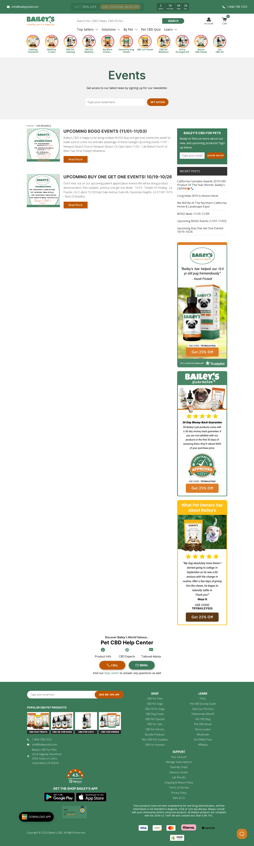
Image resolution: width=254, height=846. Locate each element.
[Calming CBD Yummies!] (33, 41)
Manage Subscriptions (179, 762)
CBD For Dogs (155, 703)
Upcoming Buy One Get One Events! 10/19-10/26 (117, 176)
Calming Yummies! (33, 50)
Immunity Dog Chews (126, 50)
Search (173, 21)
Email (144, 665)
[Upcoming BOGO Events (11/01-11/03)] (43, 145)
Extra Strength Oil (182, 50)
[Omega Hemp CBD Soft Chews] (201, 41)
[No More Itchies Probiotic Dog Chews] (107, 41)
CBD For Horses (154, 729)
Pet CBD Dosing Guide (203, 703)
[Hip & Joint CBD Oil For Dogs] (89, 41)
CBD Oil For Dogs (155, 709)
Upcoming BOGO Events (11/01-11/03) (105, 131)
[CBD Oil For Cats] (219, 41)
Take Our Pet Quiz (203, 709)
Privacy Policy (179, 792)
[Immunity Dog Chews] (126, 41)
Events (30, 125)
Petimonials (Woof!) (203, 714)
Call (114, 665)
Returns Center (179, 772)
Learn (168, 29)
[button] (75, 777)
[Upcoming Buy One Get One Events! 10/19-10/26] (43, 190)
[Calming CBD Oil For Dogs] (70, 41)
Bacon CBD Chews (201, 50)
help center (112, 673)
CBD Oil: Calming (70, 50)
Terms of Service (179, 787)
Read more (75, 159)
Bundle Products (155, 734)
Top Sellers (85, 29)
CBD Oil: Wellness (164, 50)
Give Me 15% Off (215, 155)
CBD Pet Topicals (155, 719)
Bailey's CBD (55, 832)
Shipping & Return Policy (178, 782)
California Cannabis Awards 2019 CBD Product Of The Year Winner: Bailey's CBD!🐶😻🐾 (201, 184)
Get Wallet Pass (203, 739)
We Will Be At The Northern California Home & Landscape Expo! (202, 204)
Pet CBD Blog (202, 719)
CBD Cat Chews (145, 49)
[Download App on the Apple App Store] (91, 797)
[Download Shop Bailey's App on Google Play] (59, 797)
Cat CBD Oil (220, 50)
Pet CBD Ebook (203, 724)
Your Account (179, 757)
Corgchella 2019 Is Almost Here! (197, 196)
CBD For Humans (155, 744)
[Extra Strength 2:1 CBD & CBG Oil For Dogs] (182, 41)
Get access (157, 102)
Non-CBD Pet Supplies (155, 739)
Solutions (109, 29)
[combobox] (118, 21)
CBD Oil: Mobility (88, 50)
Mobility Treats (51, 50)
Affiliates (203, 744)
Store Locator (203, 729)
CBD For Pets (155, 698)
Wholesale (203, 734)
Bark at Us (179, 798)
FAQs (203, 698)
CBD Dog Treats (155, 714)
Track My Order (179, 767)
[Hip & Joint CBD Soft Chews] (51, 41)
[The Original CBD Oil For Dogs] (163, 41)
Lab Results (179, 777)
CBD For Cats (154, 724)
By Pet (128, 29)
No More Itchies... (107, 50)
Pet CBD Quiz (151, 29)
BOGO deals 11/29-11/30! (193, 214)
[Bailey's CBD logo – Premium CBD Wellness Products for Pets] (40, 20)
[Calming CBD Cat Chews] (145, 41)
